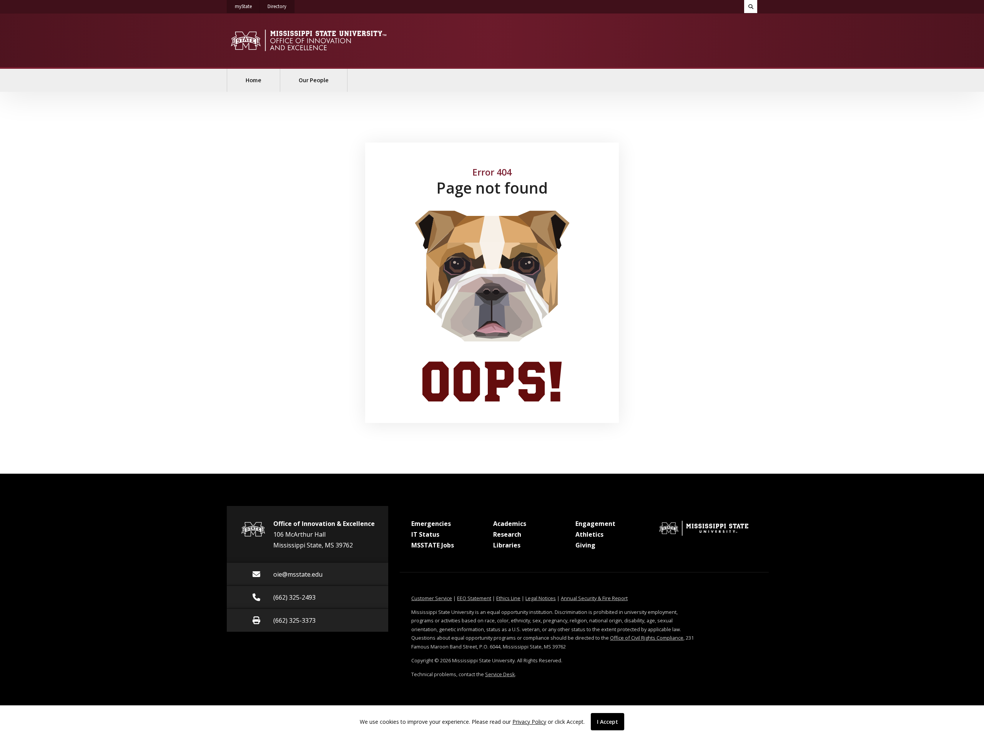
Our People (314, 80)
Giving (585, 545)
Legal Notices (540, 598)
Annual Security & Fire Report (594, 598)
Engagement (595, 523)
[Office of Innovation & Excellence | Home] (308, 40)
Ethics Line (508, 598)
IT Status (425, 534)
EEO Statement (474, 598)
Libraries (506, 545)
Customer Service (431, 598)
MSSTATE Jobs (432, 545)
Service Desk (500, 674)
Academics (509, 523)
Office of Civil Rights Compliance (646, 637)
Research (507, 534)
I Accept (607, 721)
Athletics (589, 534)
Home (253, 80)
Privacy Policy (529, 721)
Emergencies (431, 523)
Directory (281, 6)
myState (247, 6)
